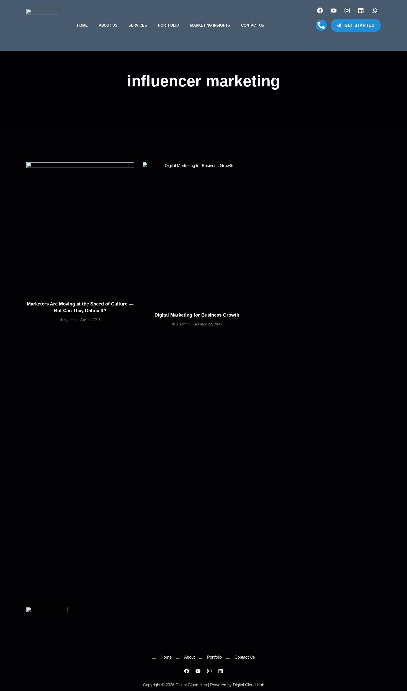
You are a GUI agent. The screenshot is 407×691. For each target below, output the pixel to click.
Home (82, 25)
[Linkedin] (361, 10)
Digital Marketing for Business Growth (196, 315)
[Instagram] (347, 10)
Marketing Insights (210, 25)
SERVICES (137, 25)
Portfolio (168, 25)
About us (108, 25)
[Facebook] (320, 10)
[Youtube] (334, 10)
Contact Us (252, 25)
